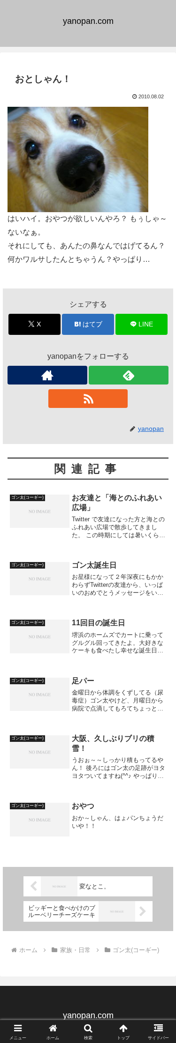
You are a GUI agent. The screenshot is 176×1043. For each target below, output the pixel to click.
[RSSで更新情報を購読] (88, 398)
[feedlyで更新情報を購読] (128, 375)
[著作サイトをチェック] (47, 375)
